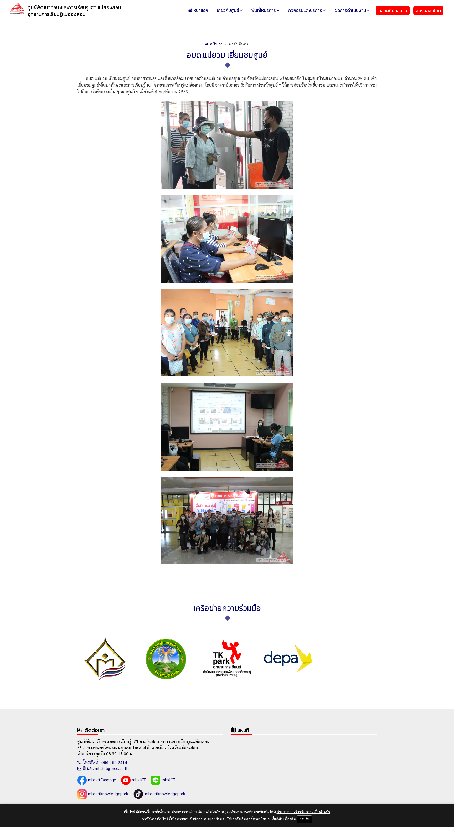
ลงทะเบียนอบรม (392, 10)
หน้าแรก (200, 10)
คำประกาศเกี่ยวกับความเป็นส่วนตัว (303, 811)
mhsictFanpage (102, 779)
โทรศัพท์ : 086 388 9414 (104, 762)
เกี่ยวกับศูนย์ (228, 10)
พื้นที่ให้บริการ (263, 10)
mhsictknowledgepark (108, 793)
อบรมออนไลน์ (428, 10)
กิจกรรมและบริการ (305, 10)
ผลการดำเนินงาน (350, 10)
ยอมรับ (304, 819)
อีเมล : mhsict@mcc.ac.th (106, 768)
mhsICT (139, 779)
